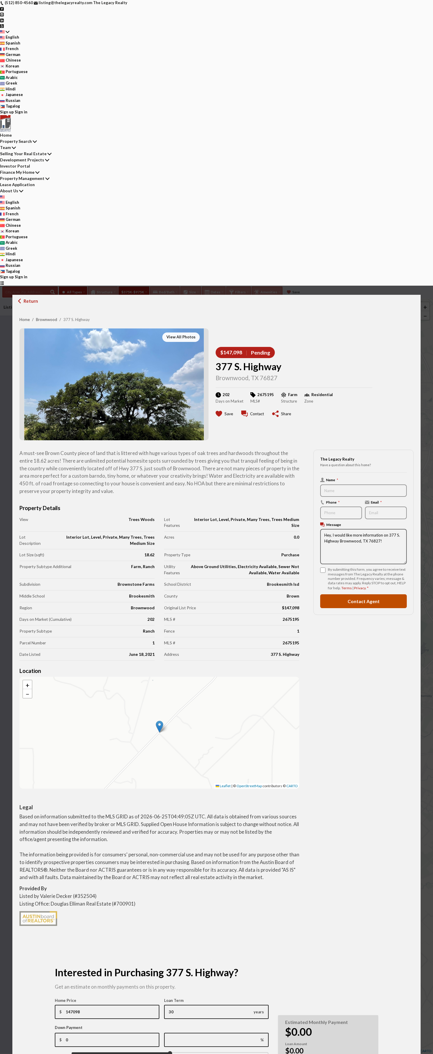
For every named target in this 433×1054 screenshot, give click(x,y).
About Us (9, 190)
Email (376, 502)
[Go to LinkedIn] (2, 20)
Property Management (22, 178)
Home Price (65, 1000)
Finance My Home (17, 172)
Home (24, 319)
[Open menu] (2, 283)
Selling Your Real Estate (23, 153)
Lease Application (17, 184)
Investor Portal (15, 165)
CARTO (292, 786)
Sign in (21, 112)
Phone (333, 502)
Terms (346, 588)
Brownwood (46, 319)
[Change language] (4, 32)
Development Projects (22, 159)
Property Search (16, 141)
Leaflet (225, 786)
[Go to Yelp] (2, 25)
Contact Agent (364, 601)
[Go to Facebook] (2, 8)
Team (5, 147)
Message (333, 524)
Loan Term (174, 1000)
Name (332, 480)
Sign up (7, 112)
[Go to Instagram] (2, 14)
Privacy (360, 588)
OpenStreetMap (249, 786)
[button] (159, 727)
